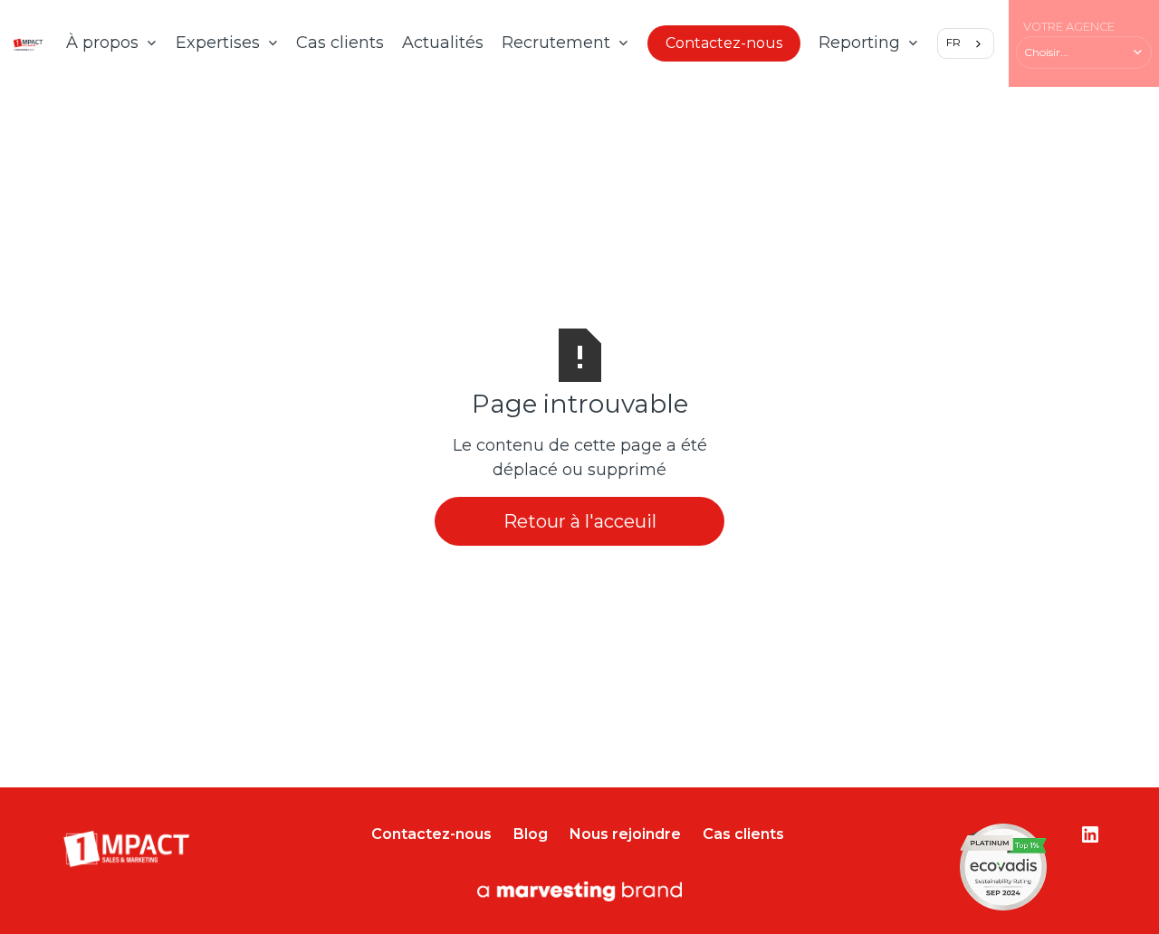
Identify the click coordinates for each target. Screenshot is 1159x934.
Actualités (443, 42)
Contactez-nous (724, 43)
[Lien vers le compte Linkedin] (1090, 834)
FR (953, 42)
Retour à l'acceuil (579, 521)
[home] (28, 44)
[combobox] (965, 43)
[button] (112, 43)
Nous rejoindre (625, 834)
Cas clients (340, 42)
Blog (530, 834)
